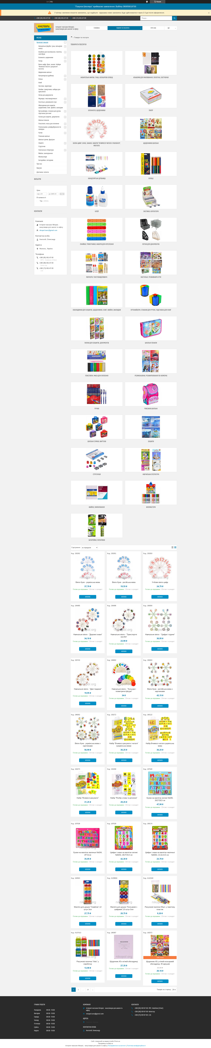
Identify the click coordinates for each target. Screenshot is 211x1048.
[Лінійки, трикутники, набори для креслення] (97, 229)
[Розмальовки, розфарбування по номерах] (151, 361)
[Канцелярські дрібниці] (97, 164)
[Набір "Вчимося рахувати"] (87, 783)
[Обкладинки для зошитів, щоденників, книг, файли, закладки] (97, 295)
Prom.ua (117, 1041)
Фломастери (151, 507)
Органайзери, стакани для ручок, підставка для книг (151, 310)
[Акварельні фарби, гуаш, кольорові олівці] (97, 63)
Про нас (153, 28)
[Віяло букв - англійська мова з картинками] (160, 674)
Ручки (97, 409)
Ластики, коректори (150, 211)
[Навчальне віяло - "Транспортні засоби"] (123, 620)
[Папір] (151, 96)
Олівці (150, 178)
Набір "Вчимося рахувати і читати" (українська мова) (123, 744)
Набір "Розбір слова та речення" (123, 798)
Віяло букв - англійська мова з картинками (160, 690)
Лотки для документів (150, 244)
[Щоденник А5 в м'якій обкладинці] (123, 947)
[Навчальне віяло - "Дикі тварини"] (87, 674)
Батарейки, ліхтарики (97, 540)
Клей (97, 211)
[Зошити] (151, 427)
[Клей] (97, 197)
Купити (87, 597)
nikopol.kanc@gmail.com (48, 230)
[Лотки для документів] (151, 229)
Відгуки (39, 168)
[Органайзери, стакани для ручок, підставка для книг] (151, 295)
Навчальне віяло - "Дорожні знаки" (87, 634)
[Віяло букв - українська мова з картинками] (87, 729)
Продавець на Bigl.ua (105, 1043)
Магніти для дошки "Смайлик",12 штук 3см (87, 908)
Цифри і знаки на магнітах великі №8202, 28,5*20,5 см (123, 853)
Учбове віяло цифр (160, 582)
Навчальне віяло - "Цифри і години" (160, 634)
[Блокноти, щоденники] (97, 96)
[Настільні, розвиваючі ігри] (151, 262)
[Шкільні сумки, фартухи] (97, 427)
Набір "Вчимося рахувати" (88, 798)
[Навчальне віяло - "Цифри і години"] (160, 620)
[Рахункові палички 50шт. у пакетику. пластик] (160, 892)
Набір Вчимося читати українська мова (160, 744)
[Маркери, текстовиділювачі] (97, 262)
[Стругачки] (97, 460)
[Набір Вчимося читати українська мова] (160, 729)
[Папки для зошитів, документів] (97, 328)
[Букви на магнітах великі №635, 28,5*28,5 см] (160, 783)
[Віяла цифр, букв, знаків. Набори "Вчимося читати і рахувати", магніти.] (97, 128)
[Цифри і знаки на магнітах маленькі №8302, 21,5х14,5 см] (160, 838)
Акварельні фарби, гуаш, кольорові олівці (97, 77)
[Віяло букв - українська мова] (87, 567)
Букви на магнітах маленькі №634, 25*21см (87, 853)
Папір (151, 110)
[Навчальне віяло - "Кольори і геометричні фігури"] (123, 674)
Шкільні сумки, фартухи (97, 441)
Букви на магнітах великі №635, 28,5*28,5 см (160, 799)
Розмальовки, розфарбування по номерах (151, 376)
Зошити (151, 441)
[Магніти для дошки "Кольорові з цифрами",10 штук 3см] (123, 892)
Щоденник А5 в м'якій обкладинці (124, 961)
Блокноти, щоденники (96, 110)
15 (88, 990)
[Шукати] (174, 18)
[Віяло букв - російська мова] (123, 567)
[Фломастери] (151, 492)
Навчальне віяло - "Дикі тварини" (87, 689)
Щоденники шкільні (151, 143)
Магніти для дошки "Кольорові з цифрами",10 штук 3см (123, 908)
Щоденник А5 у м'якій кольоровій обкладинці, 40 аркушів (160, 962)
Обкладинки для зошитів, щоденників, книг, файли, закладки (97, 310)
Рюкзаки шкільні (151, 409)
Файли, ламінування (97, 507)
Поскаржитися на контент (117, 1046)
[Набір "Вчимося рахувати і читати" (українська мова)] (123, 729)
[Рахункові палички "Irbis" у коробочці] (87, 947)
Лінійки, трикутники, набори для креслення (97, 244)
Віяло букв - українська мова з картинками (87, 744)
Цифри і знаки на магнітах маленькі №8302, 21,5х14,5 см (160, 853)
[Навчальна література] (151, 460)
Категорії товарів (42, 42)
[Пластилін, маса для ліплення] (97, 361)
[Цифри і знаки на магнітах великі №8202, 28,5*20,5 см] (123, 838)
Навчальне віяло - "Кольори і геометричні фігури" (124, 690)
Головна (97, 28)
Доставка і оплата (43, 172)
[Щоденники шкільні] (151, 128)
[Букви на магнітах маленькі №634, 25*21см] (87, 838)
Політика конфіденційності (136, 1046)
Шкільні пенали (151, 343)
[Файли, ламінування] (97, 492)
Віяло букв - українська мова (88, 582)
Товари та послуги (122, 28)
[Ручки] (97, 394)
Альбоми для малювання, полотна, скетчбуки (151, 77)
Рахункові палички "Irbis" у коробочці (88, 962)
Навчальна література (151, 474)
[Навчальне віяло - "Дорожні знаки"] (87, 620)
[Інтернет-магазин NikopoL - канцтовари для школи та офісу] (44, 28)
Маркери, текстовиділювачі (96, 277)
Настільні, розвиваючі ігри (151, 277)
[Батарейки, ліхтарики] (97, 525)
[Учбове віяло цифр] (160, 567)
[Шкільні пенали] (151, 328)
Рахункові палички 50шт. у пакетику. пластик (160, 908)
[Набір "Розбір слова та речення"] (123, 783)
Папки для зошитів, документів (96, 343)
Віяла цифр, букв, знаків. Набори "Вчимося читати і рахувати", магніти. (49, 67)
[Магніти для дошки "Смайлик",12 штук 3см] (87, 892)
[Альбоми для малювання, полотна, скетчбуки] (151, 63)
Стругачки (97, 474)
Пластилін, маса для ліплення (96, 376)
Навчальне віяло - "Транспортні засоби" (124, 635)
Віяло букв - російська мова (123, 582)
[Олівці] (151, 164)
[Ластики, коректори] (151, 197)
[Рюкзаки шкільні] (151, 394)
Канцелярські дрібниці (97, 178)
